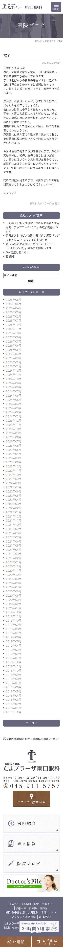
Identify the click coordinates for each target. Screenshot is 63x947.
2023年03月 (13, 458)
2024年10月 (13, 379)
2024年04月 (13, 404)
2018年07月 (13, 683)
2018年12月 (13, 662)
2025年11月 (13, 329)
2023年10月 (13, 429)
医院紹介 (26, 904)
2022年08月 (13, 483)
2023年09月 (13, 433)
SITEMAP (44, 916)
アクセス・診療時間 (24, 916)
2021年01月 (13, 562)
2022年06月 (13, 491)
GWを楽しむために (17, 252)
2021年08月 (13, 533)
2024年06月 (13, 395)
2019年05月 (13, 641)
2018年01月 (13, 708)
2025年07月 (13, 341)
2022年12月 (13, 466)
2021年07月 (13, 537)
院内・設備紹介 (43, 904)
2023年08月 (13, 437)
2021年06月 (13, 541)
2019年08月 (13, 629)
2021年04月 (13, 549)
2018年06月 (13, 687)
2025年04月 (13, 354)
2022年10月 (13, 475)
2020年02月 (13, 604)
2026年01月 (13, 320)
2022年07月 (13, 487)
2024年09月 (13, 383)
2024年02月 (13, 412)
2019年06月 (13, 637)
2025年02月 (13, 362)
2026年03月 (13, 312)
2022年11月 (13, 470)
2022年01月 (13, 512)
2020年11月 (13, 570)
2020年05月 (13, 595)
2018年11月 (13, 666)
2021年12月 (13, 516)
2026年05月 (13, 304)
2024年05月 (13, 399)
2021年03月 (13, 554)
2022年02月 (13, 508)
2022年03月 (13, 504)
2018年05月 (13, 691)
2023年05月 (13, 449)
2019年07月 (13, 633)
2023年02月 (13, 462)
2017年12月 (13, 712)
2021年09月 (13, 529)
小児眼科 (33, 912)
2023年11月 (13, 424)
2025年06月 (13, 345)
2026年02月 (13, 316)
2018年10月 (13, 670)
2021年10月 (13, 524)
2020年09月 (13, 579)
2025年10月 (13, 333)
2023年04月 (13, 454)
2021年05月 (13, 545)
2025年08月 (13, 337)
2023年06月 (13, 445)
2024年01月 (13, 416)
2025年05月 (13, 349)
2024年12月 (13, 370)
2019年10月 (13, 620)
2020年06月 (13, 591)
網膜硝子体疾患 (15, 912)
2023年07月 (13, 441)
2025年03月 (13, 358)
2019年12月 (13, 612)
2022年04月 (13, 499)
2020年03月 (13, 599)
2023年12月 (13, 420)
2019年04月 (13, 645)
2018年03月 (13, 699)
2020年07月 (13, 587)
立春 (7, 55)
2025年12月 (13, 324)
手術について (49, 912)
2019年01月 (13, 658)
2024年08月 (13, 387)
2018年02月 (13, 704)
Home (14, 904)
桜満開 (10, 256)
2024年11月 (13, 374)
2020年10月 (13, 574)
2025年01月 (13, 366)
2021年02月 (13, 558)
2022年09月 (13, 479)
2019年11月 (13, 616)
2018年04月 (13, 695)
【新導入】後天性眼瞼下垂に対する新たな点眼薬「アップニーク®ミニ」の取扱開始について (33, 227)
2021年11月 (13, 520)
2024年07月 (13, 391)
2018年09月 (13, 674)
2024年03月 (13, 408)
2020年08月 (13, 583)
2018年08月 (13, 679)
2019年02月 (13, 653)
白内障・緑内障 (38, 908)
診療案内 (20, 908)
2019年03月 (13, 649)
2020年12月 (13, 566)
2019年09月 (13, 624)
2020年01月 (13, 608)
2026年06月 (13, 299)
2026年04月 (13, 308)
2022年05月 (13, 495)
